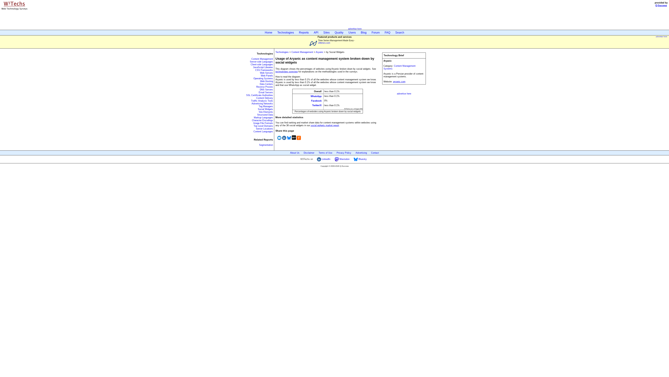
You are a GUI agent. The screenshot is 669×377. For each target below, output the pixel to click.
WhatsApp (316, 96)
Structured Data (265, 114)
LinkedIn (325, 159)
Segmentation (266, 145)
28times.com (324, 43)
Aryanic (319, 52)
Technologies (285, 32)
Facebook (316, 100)
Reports (304, 32)
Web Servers (266, 73)
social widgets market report (325, 125)
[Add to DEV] (293, 140)
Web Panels (267, 75)
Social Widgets (265, 109)
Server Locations (264, 128)
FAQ (387, 32)
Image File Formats (263, 123)
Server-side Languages (261, 61)
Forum (376, 32)
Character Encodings (262, 120)
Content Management (262, 59)
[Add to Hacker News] (298, 140)
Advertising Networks (262, 103)
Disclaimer (309, 152)
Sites (326, 32)
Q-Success (661, 5)
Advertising (361, 152)
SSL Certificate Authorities (259, 95)
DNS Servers (266, 89)
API (316, 32)
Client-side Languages (262, 64)
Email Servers (266, 92)
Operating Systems (263, 78)
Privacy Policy (344, 152)
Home (268, 32)
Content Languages (263, 131)
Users (352, 32)
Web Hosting (266, 81)
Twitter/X (317, 105)
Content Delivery (264, 98)
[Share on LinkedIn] (284, 140)
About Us (294, 152)
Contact (375, 152)
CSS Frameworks (264, 70)
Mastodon (344, 159)
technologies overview (286, 71)
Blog (364, 32)
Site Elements (266, 112)
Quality (339, 32)
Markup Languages (263, 117)
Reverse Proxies (264, 87)
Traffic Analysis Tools (262, 100)
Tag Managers (266, 106)
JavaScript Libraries (263, 67)
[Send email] (279, 140)
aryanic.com (399, 81)
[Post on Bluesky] (289, 140)
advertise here (355, 29)
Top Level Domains (263, 126)
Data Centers (266, 84)
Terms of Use (325, 152)
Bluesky (362, 159)
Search (399, 32)
